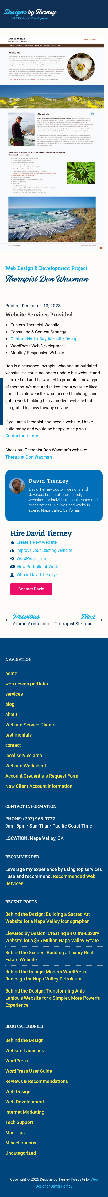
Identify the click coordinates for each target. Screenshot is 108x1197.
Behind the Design (24, 1040)
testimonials (18, 735)
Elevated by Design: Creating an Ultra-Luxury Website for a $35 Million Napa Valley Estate (52, 937)
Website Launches (24, 1050)
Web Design (17, 1091)
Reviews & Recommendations (36, 1081)
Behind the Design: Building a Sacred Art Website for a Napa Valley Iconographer (47, 917)
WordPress (16, 1061)
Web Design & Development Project (46, 268)
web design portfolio (26, 683)
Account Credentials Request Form (41, 776)
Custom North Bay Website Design (44, 338)
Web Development (24, 1101)
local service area (23, 755)
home (11, 673)
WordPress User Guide (28, 1071)
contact (13, 745)
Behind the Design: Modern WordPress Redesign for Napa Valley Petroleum (45, 975)
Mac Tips (15, 1132)
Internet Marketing (24, 1112)
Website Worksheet (25, 765)
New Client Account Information (38, 786)
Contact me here (22, 435)
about (11, 714)
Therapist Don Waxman (28, 457)
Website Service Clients (30, 724)
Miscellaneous (20, 1142)
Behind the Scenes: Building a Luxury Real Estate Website (49, 956)
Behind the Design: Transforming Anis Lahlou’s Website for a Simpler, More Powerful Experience (53, 998)
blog (9, 704)
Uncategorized (20, 1153)
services (14, 694)
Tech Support (19, 1122)
